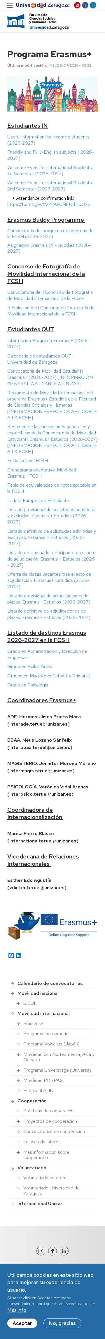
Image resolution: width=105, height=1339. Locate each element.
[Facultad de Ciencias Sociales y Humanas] (38, 21)
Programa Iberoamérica (47, 1034)
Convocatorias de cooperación (54, 1131)
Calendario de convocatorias (50, 983)
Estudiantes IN (38, 1090)
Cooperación (32, 1101)
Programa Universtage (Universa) (57, 1070)
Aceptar (22, 1323)
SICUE (30, 1003)
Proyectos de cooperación (50, 1121)
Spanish (33, 6)
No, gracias (62, 1323)
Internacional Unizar (40, 1204)
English (41, 6)
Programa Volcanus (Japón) (51, 1044)
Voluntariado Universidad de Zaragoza (51, 1190)
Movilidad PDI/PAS (43, 1080)
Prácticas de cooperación (49, 1111)
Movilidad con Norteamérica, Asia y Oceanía (58, 1057)
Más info (16, 1310)
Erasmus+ (33, 1023)
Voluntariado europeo (44, 1178)
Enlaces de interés (42, 1142)
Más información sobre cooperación (46, 1155)
